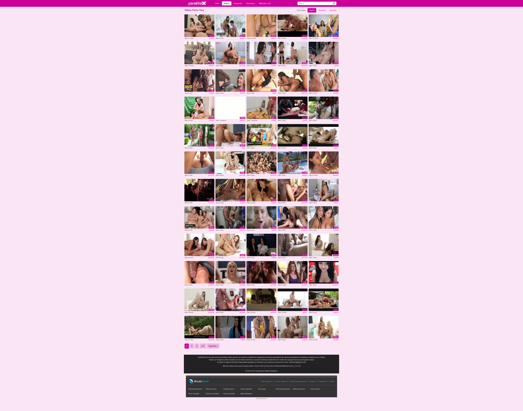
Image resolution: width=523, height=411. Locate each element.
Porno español (193, 393)
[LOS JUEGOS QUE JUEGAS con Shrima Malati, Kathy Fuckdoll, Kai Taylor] (261, 25)
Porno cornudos (229, 393)
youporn (242, 38)
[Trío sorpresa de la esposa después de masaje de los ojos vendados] (293, 108)
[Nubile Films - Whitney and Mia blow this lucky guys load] (261, 190)
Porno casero (315, 389)
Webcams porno (299, 389)
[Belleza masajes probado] (324, 299)
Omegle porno (228, 389)
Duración (332, 10)
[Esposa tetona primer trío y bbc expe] (293, 217)
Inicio (217, 3)
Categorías (237, 3)
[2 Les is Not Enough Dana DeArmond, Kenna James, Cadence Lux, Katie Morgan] (230, 272)
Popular (312, 10)
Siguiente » (213, 346)
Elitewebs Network (195, 389)
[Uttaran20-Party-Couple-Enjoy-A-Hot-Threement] (199, 108)
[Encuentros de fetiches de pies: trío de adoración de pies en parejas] (324, 25)
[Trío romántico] (293, 135)
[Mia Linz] (293, 245)
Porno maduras (246, 389)
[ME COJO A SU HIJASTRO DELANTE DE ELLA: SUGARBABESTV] (230, 53)
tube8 (336, 66)
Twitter (332, 381)
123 (203, 346)
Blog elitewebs (246, 393)
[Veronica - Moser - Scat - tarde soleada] (324, 108)
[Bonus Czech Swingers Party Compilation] (261, 162)
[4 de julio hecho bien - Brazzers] (199, 135)
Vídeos (226, 3)
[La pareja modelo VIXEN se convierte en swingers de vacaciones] (293, 162)
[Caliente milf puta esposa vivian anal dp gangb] (261, 272)
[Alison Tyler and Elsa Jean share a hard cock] (230, 162)
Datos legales (266, 381)
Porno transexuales (283, 389)
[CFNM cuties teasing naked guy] (261, 245)
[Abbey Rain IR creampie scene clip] (293, 272)
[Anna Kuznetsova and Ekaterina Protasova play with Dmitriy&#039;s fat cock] (293, 53)
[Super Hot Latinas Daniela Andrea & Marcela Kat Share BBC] (324, 217)
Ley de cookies (280, 381)
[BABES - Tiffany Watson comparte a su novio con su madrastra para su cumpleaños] (230, 25)
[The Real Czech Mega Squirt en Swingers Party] (230, 217)
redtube (211, 38)
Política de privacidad (297, 381)
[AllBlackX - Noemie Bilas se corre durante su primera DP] (293, 80)
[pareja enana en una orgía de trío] (230, 135)
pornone (335, 120)
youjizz (305, 120)
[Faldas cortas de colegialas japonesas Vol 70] (261, 80)
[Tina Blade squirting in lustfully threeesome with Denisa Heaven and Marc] (199, 327)
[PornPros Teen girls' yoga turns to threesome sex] (199, 245)
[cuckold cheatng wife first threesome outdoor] (324, 162)
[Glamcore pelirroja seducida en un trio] (230, 327)
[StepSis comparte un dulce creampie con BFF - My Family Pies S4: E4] (324, 245)
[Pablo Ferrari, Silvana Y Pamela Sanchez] (199, 190)
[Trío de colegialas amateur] (324, 135)
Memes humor (211, 389)
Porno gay (262, 389)
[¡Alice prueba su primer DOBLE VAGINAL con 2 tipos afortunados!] (293, 327)
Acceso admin (261, 398)
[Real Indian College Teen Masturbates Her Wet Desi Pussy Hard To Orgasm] (324, 272)
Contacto (312, 381)
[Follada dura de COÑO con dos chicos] (261, 108)
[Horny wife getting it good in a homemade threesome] (261, 299)
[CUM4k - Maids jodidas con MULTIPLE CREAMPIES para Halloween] (199, 162)
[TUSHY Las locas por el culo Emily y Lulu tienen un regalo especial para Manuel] (324, 53)
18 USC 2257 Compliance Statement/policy (261, 371)
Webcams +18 (264, 3)
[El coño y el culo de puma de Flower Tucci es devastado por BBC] (230, 80)
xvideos (273, 66)
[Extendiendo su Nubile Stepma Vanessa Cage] (261, 217)
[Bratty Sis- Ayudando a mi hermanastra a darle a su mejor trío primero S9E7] (324, 190)
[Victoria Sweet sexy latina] (199, 272)
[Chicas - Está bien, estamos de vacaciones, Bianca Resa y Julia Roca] (199, 53)
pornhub (304, 38)
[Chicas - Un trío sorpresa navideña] (230, 108)
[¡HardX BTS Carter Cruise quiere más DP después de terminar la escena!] (230, 245)
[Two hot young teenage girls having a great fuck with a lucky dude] (261, 327)
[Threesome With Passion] (293, 299)
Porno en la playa (212, 393)
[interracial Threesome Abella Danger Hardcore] (230, 299)
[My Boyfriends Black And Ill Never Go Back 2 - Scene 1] (293, 190)
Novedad (322, 10)
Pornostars (250, 3)
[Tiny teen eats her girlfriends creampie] (324, 327)
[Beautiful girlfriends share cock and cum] (199, 299)
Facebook (322, 381)
